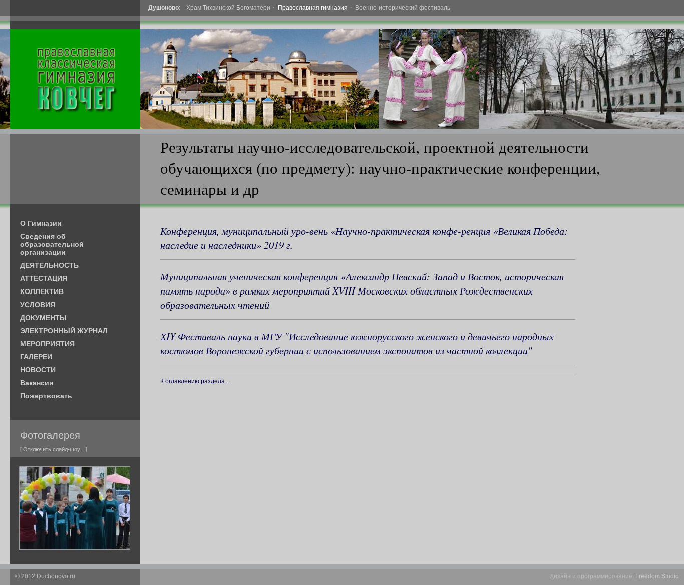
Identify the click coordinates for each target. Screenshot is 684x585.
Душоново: (164, 7)
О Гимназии (41, 223)
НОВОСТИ (38, 370)
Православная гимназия (313, 7)
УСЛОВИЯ (37, 305)
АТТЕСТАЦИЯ (43, 278)
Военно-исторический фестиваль (402, 7)
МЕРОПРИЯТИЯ (47, 344)
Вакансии (37, 383)
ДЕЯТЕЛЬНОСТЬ (49, 265)
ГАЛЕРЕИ (36, 357)
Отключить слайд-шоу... (53, 449)
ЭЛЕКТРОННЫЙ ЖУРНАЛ (64, 331)
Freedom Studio (657, 576)
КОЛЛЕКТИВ (42, 291)
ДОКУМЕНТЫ (43, 318)
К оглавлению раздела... (194, 381)
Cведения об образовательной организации (52, 244)
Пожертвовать (46, 396)
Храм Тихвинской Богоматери (228, 7)
